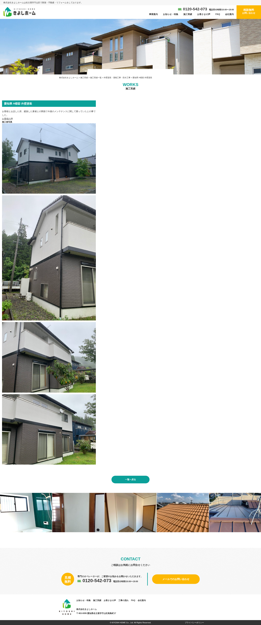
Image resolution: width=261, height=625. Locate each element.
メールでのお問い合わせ (175, 579)
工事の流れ (123, 600)
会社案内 (229, 14)
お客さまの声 (203, 14)
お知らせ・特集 (170, 14)
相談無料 (248, 11)
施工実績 (187, 14)
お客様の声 (7, 119)
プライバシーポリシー (194, 622)
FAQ (217, 14)
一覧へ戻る (130, 479)
